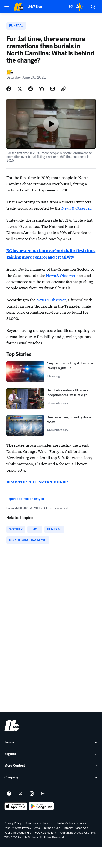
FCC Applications (46, 832)
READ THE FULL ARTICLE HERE (37, 482)
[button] (7, 6)
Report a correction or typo (25, 499)
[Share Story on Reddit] (31, 89)
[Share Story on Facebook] (9, 89)
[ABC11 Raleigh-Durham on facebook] (9, 794)
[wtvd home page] (11, 725)
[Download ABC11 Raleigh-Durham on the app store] (15, 806)
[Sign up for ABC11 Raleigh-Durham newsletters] (43, 794)
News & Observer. (76, 208)
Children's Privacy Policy (71, 823)
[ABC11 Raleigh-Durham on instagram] (32, 794)
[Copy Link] (63, 89)
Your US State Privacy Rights (22, 828)
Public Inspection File (17, 832)
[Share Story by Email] (52, 89)
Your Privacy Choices (38, 823)
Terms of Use (52, 828)
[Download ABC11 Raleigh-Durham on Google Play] (41, 806)
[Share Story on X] (20, 89)
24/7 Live (35, 7)
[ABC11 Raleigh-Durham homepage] (18, 7)
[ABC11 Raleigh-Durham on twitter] (20, 794)
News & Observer (61, 275)
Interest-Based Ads (76, 828)
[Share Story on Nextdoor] (41, 89)
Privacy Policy (13, 823)
